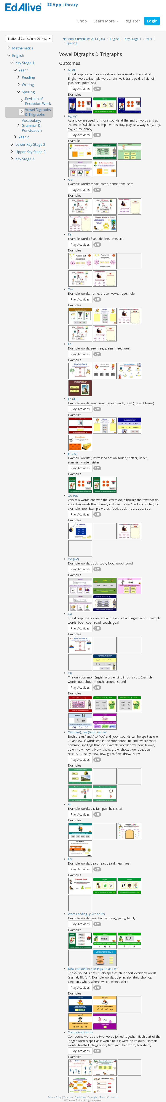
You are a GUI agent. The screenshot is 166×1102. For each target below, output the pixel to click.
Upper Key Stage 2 (30, 151)
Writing (28, 84)
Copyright (93, 1097)
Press (102, 1097)
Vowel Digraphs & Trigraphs (38, 112)
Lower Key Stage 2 (30, 144)
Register (132, 21)
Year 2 (24, 137)
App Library (64, 5)
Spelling (28, 92)
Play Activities (80, 89)
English (18, 55)
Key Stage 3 (24, 159)
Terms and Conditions (75, 1097)
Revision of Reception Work (38, 101)
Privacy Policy (54, 1097)
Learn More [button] (104, 21)
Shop (82, 21)
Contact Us (112, 1097)
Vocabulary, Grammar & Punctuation (32, 125)
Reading (28, 77)
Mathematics (22, 48)
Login (152, 21)
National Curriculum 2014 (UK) (29, 38)
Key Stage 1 (24, 62)
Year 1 (24, 70)
